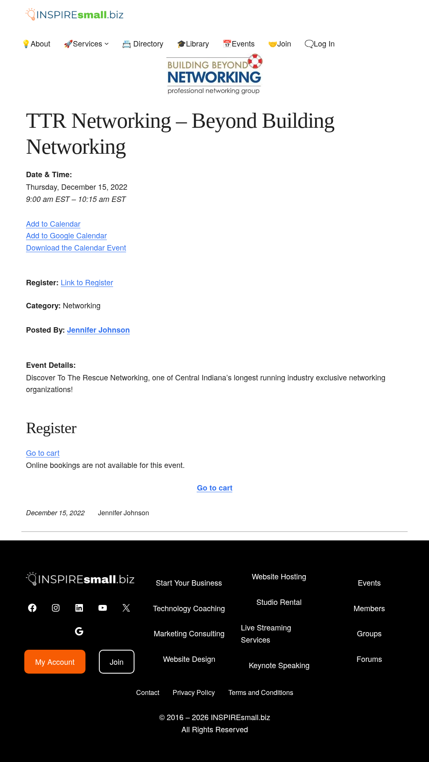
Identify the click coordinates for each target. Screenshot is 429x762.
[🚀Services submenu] (106, 43)
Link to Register (87, 281)
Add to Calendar (53, 223)
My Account (55, 661)
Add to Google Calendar (66, 235)
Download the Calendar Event (76, 247)
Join (117, 661)
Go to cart (42, 452)
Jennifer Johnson (98, 329)
